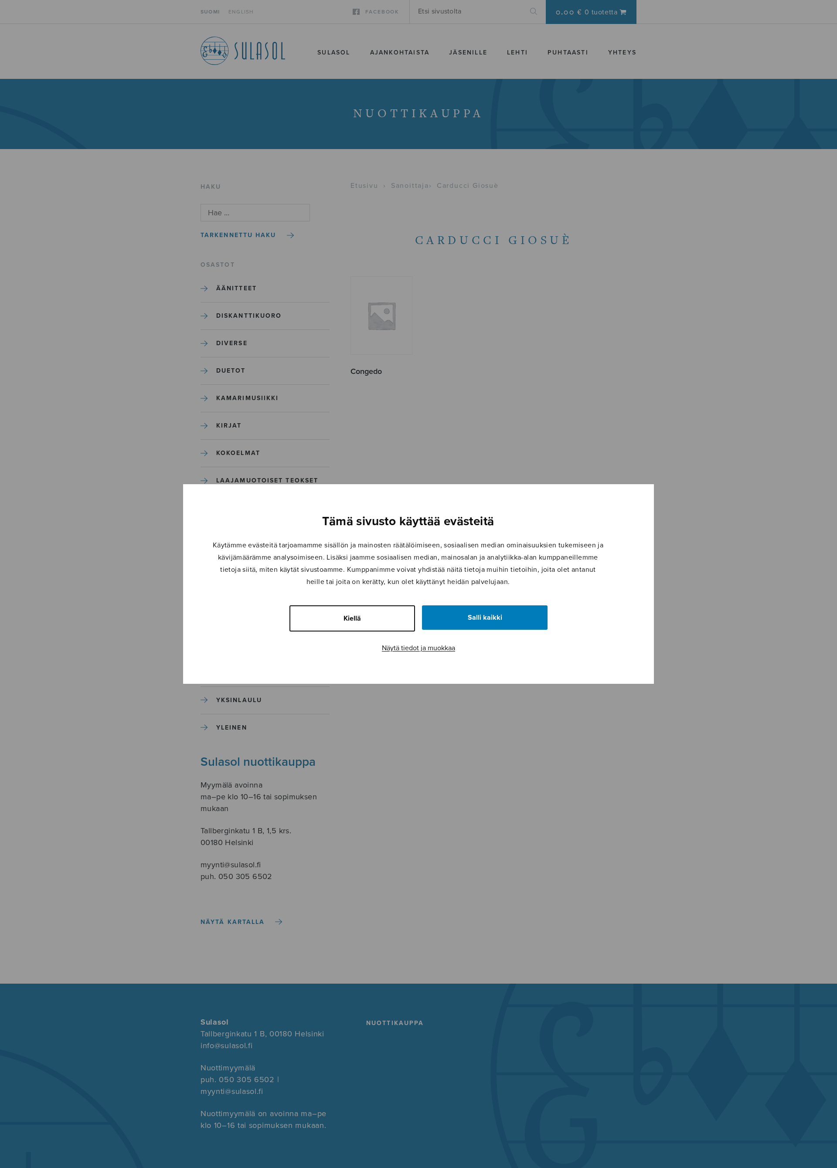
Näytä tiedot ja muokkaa (418, 648)
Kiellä (352, 618)
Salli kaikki (485, 617)
